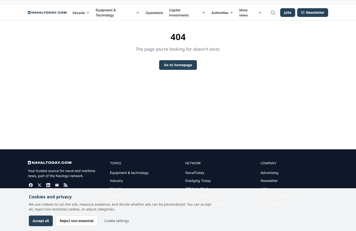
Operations (154, 13)
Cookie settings (116, 220)
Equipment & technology (129, 173)
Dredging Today (198, 181)
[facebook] (31, 185)
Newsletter (269, 181)
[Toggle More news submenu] (260, 12)
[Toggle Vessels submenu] (88, 12)
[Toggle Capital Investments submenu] (204, 12)
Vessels (78, 13)
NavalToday (194, 173)
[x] (39, 185)
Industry (116, 181)
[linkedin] (48, 185)
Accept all (41, 220)
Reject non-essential (76, 220)
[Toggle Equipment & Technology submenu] (138, 12)
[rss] (66, 185)
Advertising (270, 173)
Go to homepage (178, 65)
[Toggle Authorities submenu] (231, 12)
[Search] (273, 12)
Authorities (220, 13)
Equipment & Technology (106, 12)
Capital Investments (179, 12)
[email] (57, 185)
